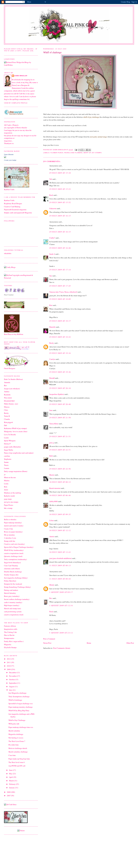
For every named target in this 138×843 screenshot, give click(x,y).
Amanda (7, 382)
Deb (5, 425)
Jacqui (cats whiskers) (12, 388)
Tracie (6, 465)
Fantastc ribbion (10, 626)
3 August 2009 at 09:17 (61, 592)
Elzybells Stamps (10, 647)
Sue (50, 275)
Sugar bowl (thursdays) (12, 562)
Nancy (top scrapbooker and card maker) (18, 453)
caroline (7, 456)
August (12, 686)
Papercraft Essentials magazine (15, 209)
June (11, 770)
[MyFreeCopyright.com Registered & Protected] (21, 278)
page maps (8, 499)
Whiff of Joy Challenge (16, 720)
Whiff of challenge (15, 700)
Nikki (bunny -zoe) (11, 404)
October (12, 679)
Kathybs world (9, 496)
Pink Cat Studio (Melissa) (13, 379)
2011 (9, 662)
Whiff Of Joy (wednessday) (13, 550)
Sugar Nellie (8, 450)
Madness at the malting (12, 493)
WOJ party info (13, 723)
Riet (50, 305)
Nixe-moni (8, 397)
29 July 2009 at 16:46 (60, 248)
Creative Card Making (12, 206)
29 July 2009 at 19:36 (60, 372)
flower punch (57, 152)
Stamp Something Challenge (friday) (17, 587)
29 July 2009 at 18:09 (60, 299)
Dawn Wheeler (59, 149)
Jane (51, 410)
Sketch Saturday (10, 593)
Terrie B (7, 416)
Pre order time (13, 745)
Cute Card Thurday (11, 565)
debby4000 (53, 501)
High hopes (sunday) (11, 605)
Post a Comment (49, 639)
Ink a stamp (8, 508)
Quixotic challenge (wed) (13, 556)
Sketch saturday (14, 730)
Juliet (6, 489)
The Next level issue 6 (16, 762)
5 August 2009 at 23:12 (61, 632)
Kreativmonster (55, 488)
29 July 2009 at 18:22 (60, 337)
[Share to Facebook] (87, 150)
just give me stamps (11, 502)
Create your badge (10, 160)
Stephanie (7, 459)
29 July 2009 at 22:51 (60, 450)
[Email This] (79, 150)
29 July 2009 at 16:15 (60, 215)
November (13, 676)
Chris (6, 410)
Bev (50, 598)
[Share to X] (84, 150)
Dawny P (7, 443)
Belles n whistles (10, 519)
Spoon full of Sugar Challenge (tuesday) (18, 547)
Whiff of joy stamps (93, 152)
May (11, 773)
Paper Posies (8, 505)
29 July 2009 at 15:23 (60, 189)
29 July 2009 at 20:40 (60, 404)
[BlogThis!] (82, 150)
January (12, 787)
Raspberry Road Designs (13, 203)
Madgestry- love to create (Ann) (15, 431)
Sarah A (52, 254)
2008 (9, 792)
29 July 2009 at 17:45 (60, 286)
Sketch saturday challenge (18, 752)
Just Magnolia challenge (17, 693)
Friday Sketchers (10, 581)
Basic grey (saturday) (11, 596)
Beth (51, 456)
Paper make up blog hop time (19, 759)
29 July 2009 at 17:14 (60, 269)
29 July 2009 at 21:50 (60, 417)
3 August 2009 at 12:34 (61, 605)
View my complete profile (15, 103)
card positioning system (12, 611)
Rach (51, 195)
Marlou (6, 480)
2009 (9, 669)
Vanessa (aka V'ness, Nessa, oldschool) (63, 292)
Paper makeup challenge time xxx (20, 727)
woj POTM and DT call (16, 766)
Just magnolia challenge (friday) (15, 578)
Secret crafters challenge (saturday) (16, 599)
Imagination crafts (10, 629)
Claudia (7, 419)
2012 (9, 659)
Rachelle (7, 394)
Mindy (51, 585)
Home (89, 643)
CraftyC (52, 238)
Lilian (51, 520)
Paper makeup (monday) (13, 522)
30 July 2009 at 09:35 (60, 514)
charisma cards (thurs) (12, 568)
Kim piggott (8, 422)
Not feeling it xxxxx (15, 737)
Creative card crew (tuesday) (14, 544)
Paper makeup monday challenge (20, 707)
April (11, 777)
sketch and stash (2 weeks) (13, 525)
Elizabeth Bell (9, 401)
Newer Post (47, 643)
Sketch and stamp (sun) (12, 608)
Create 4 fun (8, 529)
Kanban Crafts (9, 200)
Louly (6, 483)
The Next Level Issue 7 (16, 741)
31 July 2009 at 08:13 (60, 565)
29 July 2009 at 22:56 (60, 469)
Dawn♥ (52, 378)
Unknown (52, 208)
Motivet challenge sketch (17, 748)
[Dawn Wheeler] (5, 157)
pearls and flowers (73, 152)
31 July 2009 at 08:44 (60, 579)
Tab (50, 179)
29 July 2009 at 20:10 (60, 388)
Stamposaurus (9, 638)
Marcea (6, 407)
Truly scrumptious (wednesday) (15, 559)
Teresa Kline (53, 423)
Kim (5, 486)
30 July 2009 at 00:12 (60, 482)
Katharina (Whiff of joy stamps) (15, 428)
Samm (6, 462)
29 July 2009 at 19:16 (60, 353)
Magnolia (7, 644)
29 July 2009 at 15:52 (60, 202)
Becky (51, 343)
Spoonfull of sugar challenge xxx (20, 703)
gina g (51, 442)
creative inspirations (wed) (13, 553)
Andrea (6, 391)
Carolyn (52, 359)
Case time (12, 755)
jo (5, 474)
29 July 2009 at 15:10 (60, 173)
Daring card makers (11, 590)
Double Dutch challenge (13, 571)
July (11, 690)
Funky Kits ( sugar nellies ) (14, 641)
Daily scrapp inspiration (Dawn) (15, 471)
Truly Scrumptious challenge (19, 696)
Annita (51, 536)
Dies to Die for (9, 635)
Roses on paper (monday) (13, 531)
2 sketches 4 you (10, 538)
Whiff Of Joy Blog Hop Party (18, 710)
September (13, 683)
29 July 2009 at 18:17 (60, 321)
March (11, 780)
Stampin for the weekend (13, 584)
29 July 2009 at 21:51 (60, 436)
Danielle (52, 327)
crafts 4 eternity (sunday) (13, 602)
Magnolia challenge (15, 734)
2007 (9, 795)
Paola (51, 611)
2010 (9, 666)
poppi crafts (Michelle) (12, 447)
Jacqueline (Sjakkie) (56, 394)
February (12, 784)
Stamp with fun (9, 541)
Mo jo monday (9, 535)
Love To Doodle (10, 434)
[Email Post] (76, 149)
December (13, 672)
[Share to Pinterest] (89, 150)
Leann (6, 437)
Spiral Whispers (9, 440)
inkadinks (7, 253)
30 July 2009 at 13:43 (60, 552)
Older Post (130, 643)
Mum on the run (10, 477)
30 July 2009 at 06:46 (60, 495)
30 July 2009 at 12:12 (60, 530)
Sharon (51, 475)
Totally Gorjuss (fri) (11, 575)
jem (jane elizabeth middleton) (60, 558)
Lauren (6, 468)
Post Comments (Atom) (61, 648)
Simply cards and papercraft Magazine (18, 212)
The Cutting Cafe (10, 632)
